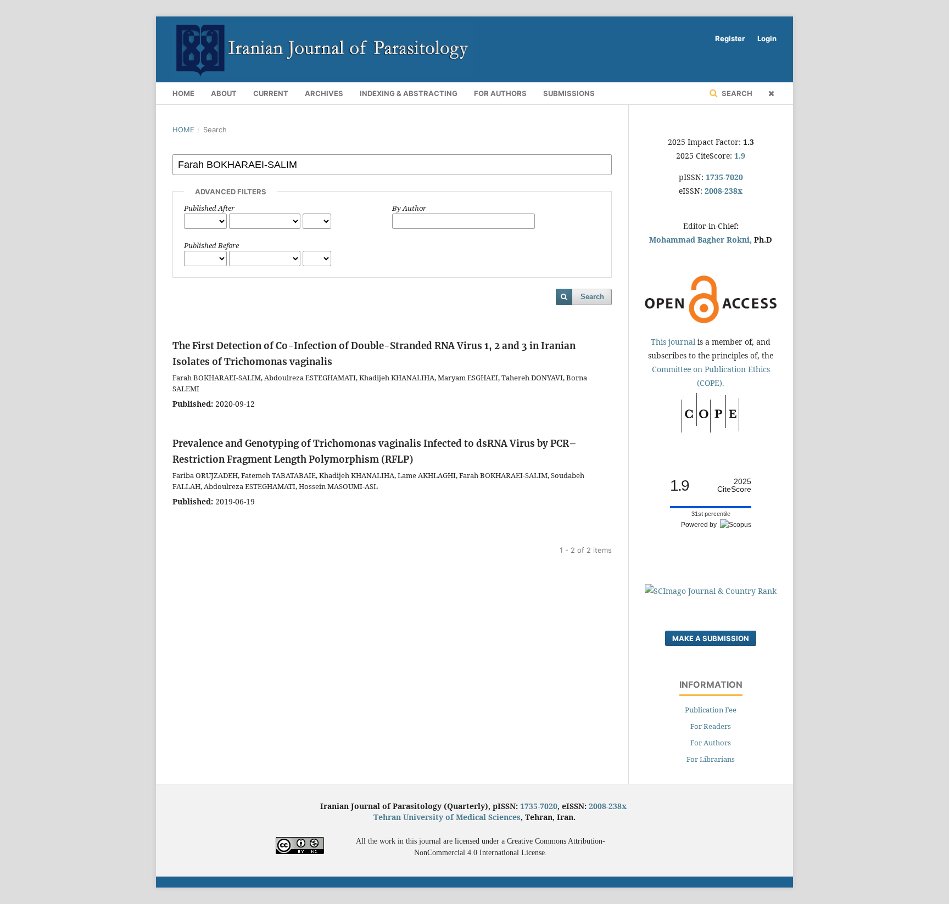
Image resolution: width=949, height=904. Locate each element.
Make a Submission (710, 638)
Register (730, 38)
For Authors (500, 93)
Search (736, 93)
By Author (409, 208)
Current (270, 93)
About (224, 93)
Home (183, 93)
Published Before (211, 245)
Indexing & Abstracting (408, 93)
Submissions (569, 93)
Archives (324, 93)
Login (767, 38)
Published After (209, 208)
